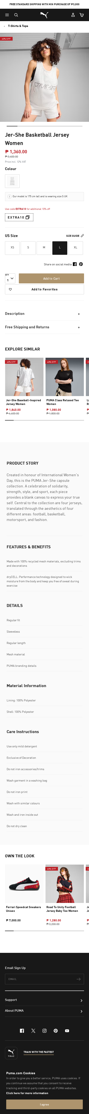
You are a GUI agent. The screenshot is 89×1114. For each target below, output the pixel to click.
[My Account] (73, 15)
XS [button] (12, 247)
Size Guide (73, 235)
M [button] (44, 247)
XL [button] (75, 247)
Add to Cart (51, 278)
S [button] (28, 247)
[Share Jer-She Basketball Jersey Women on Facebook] (75, 264)
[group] (24, 383)
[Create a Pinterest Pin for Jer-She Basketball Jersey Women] (81, 264)
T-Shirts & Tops (18, 26)
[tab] (12, 126)
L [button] (60, 247)
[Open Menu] (8, 15)
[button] (8, 15)
